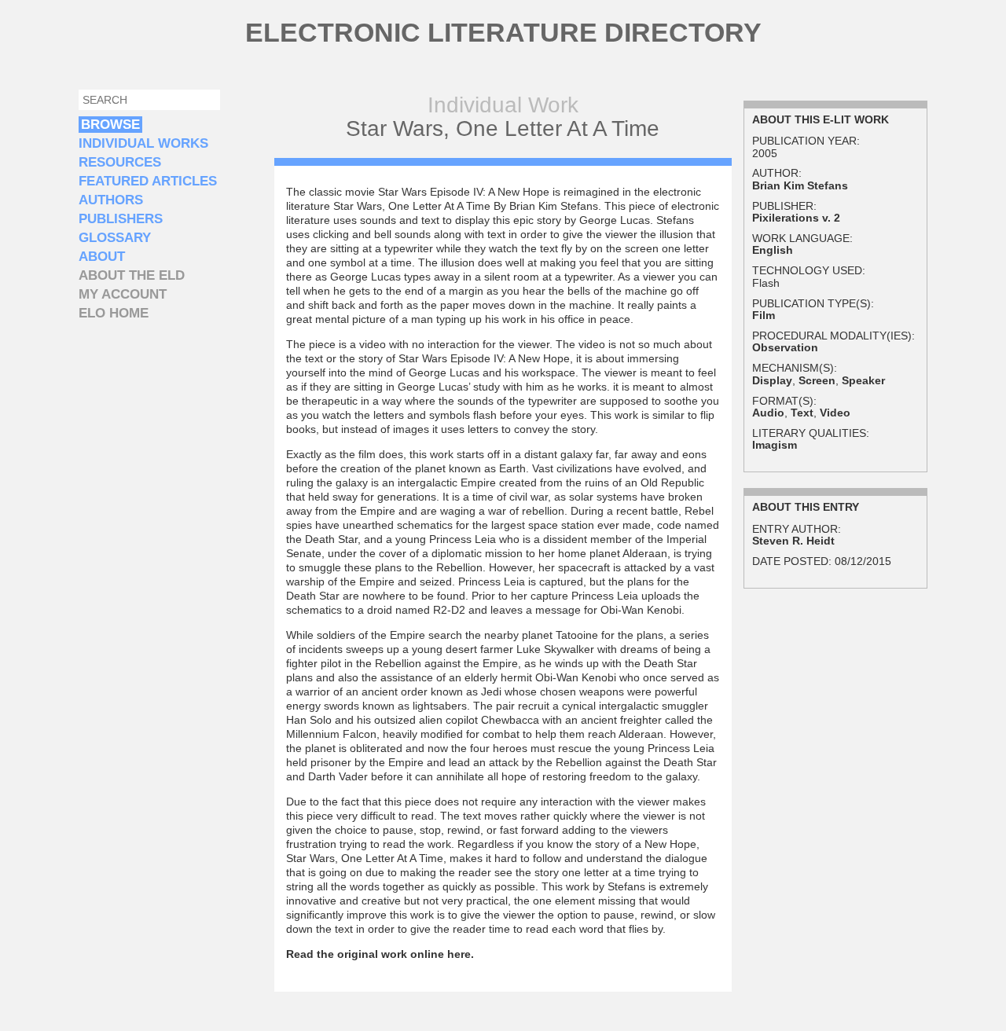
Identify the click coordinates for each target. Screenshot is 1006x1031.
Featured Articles (148, 181)
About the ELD (132, 275)
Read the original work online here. (380, 954)
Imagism (774, 444)
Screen (817, 380)
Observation (785, 347)
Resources (120, 162)
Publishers (121, 218)
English (772, 250)
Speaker (863, 380)
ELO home (114, 313)
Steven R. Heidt (793, 540)
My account (123, 294)
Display (772, 380)
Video (835, 412)
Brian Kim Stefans (800, 185)
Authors (111, 200)
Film (763, 315)
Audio (768, 412)
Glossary (115, 237)
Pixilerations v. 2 (796, 217)
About (102, 256)
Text (802, 412)
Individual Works (143, 143)
